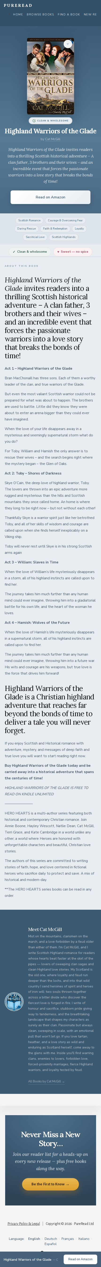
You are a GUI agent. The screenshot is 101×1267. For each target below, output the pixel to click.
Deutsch (51, 1239)
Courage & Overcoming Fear (65, 220)
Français (68, 1239)
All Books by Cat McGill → (46, 1081)
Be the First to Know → (50, 1184)
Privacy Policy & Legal (24, 1224)
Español (51, 1244)
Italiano (83, 1239)
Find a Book (69, 14)
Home (18, 14)
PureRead (18, 5)
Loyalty (79, 228)
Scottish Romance (29, 220)
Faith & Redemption (55, 228)
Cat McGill (52, 139)
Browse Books (40, 14)
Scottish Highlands (63, 237)
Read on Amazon (50, 197)
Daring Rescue (26, 228)
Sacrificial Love (35, 237)
